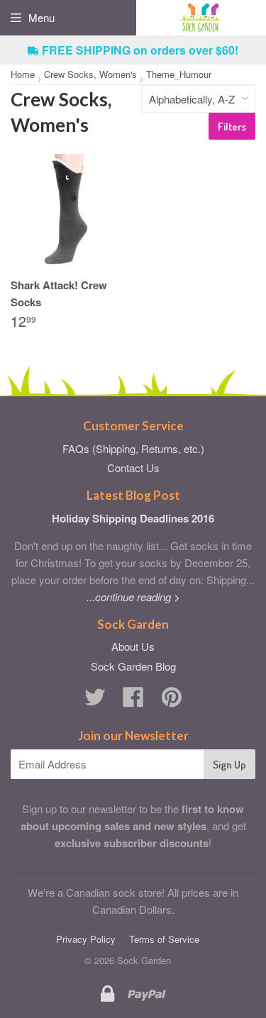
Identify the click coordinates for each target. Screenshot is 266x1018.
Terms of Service (164, 939)
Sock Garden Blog (133, 666)
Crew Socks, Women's (90, 74)
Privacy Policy (86, 939)
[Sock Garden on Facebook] (133, 700)
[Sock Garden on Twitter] (95, 700)
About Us (133, 646)
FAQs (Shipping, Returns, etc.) (133, 448)
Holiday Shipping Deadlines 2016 (133, 518)
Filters (232, 126)
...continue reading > (133, 596)
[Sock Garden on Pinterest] (171, 700)
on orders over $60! (140, 50)
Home (23, 74)
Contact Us (133, 467)
